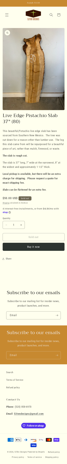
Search (9, 372)
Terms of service (34, 457)
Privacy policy (18, 457)
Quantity (6, 218)
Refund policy (13, 387)
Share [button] (9, 258)
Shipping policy (52, 457)
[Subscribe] (57, 315)
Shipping (6, 203)
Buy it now (33, 246)
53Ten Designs (20, 452)
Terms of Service (14, 380)
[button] (7, 15)
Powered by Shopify (36, 452)
